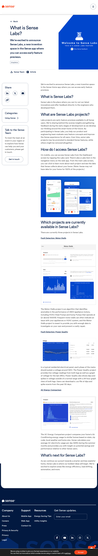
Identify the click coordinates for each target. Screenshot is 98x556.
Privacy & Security (10, 530)
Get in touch (14, 159)
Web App (25, 521)
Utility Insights (40, 521)
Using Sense (14, 62)
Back (15, 21)
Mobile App (26, 516)
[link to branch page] (8, 6)
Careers (5, 521)
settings (68, 553)
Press (4, 526)
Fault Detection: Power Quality (54, 332)
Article (33, 72)
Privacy (5, 535)
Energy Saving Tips (42, 516)
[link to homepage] (8, 501)
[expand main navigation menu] (93, 7)
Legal (4, 540)
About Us (6, 516)
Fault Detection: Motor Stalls (53, 238)
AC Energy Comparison (51, 390)
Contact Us (26, 526)
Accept (81, 552)
